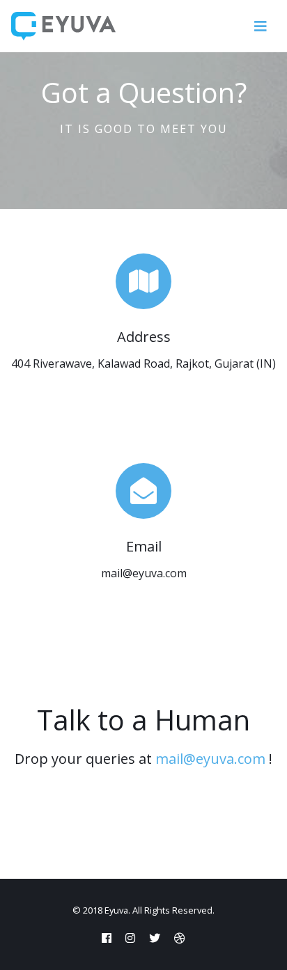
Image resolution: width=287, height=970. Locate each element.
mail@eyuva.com (210, 758)
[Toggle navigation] (260, 26)
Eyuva (116, 910)
